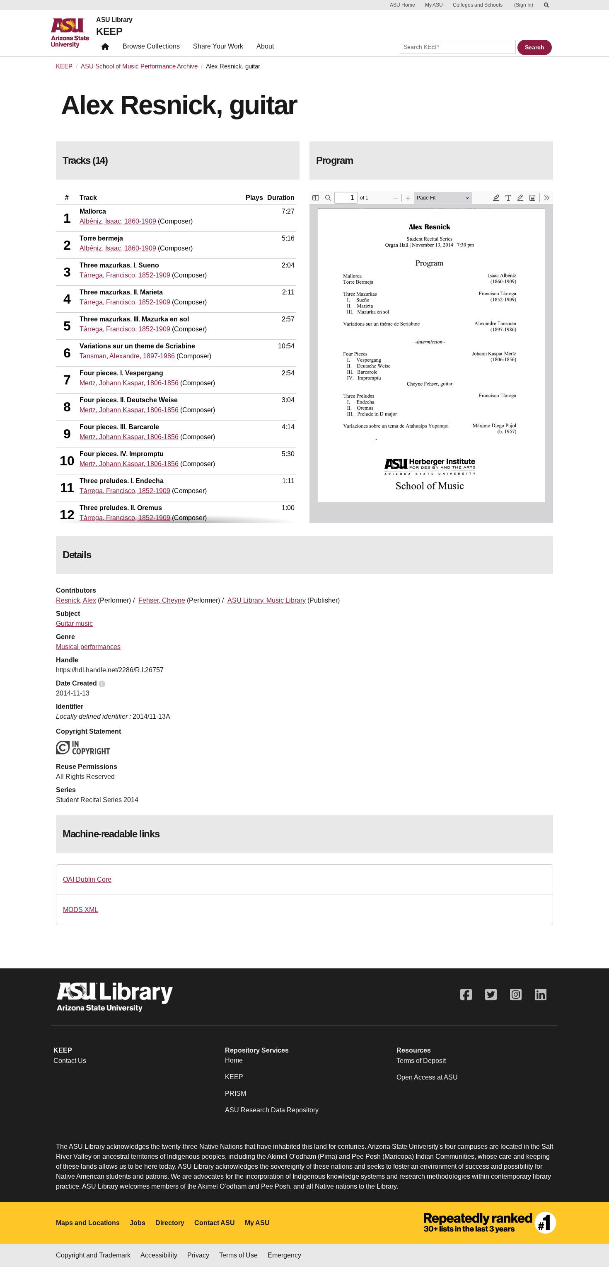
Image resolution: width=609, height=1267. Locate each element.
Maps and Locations (88, 1222)
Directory (169, 1222)
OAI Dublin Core (87, 879)
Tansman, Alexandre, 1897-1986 (127, 356)
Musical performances (88, 646)
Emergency (284, 1255)
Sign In (524, 4)
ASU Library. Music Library (266, 600)
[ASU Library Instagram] (515, 994)
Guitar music (74, 623)
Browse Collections (151, 46)
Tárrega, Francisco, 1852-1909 (125, 275)
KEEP (109, 31)
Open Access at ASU (427, 1077)
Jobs (137, 1222)
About (265, 46)
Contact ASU (214, 1222)
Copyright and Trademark (93, 1255)
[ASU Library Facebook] (466, 994)
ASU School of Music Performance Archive (139, 66)
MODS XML (80, 909)
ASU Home (402, 5)
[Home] (73, 33)
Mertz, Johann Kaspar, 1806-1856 (129, 383)
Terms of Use (238, 1255)
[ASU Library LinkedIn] (540, 994)
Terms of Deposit (421, 1060)
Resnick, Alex (76, 600)
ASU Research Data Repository (272, 1110)
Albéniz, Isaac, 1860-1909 (118, 221)
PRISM (235, 1093)
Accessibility (158, 1255)
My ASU (434, 5)
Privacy (198, 1255)
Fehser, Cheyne (161, 600)
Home (234, 1060)
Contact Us (69, 1060)
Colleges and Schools (478, 5)
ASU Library (114, 20)
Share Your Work (218, 46)
